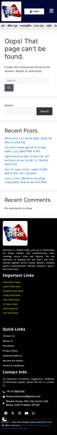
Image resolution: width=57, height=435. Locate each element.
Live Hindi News (10, 313)
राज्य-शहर (39, 26)
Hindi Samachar (10, 308)
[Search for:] (27, 80)
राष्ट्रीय (49, 26)
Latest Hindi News (12, 286)
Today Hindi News (12, 295)
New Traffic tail (19, 428)
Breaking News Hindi (13, 291)
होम (3, 26)
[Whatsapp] (33, 413)
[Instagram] (19, 413)
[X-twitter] (13, 413)
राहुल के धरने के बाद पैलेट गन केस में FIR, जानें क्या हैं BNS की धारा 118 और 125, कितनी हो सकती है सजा (27, 160)
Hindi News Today (12, 282)
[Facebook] (6, 413)
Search (9, 105)
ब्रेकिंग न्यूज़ (12, 26)
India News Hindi (11, 300)
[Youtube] (26, 413)
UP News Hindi (10, 304)
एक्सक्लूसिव (25, 26)
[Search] (9, 87)
